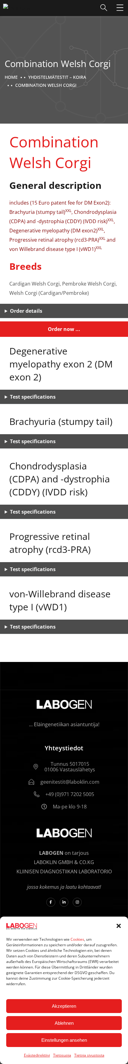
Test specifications (33, 396)
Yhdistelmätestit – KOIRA (57, 77)
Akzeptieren (64, 1006)
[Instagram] (77, 902)
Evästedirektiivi (37, 1055)
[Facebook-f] (50, 902)
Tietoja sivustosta (89, 1055)
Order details (26, 310)
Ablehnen (64, 1023)
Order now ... (64, 329)
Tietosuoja (62, 1055)
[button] (119, 926)
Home (11, 77)
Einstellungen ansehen (64, 1040)
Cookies (77, 939)
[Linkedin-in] (64, 902)
